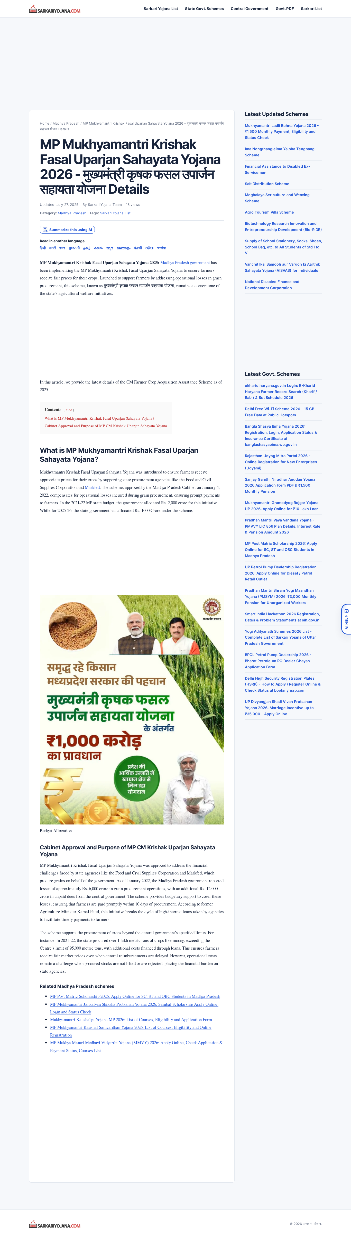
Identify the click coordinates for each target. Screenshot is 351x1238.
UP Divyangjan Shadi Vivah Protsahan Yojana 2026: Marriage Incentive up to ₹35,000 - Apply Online (279, 707)
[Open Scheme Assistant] (346, 619)
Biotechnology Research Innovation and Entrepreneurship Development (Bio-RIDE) (283, 226)
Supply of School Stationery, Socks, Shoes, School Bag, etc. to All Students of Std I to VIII (283, 247)
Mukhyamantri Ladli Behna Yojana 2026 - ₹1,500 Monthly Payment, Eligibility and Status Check (282, 131)
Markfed (92, 487)
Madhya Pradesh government (185, 262)
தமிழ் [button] (86, 248)
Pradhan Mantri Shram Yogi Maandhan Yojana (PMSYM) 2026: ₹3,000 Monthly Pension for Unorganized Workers (280, 596)
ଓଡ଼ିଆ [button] (149, 248)
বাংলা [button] (62, 248)
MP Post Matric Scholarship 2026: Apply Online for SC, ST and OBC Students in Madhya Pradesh (135, 996)
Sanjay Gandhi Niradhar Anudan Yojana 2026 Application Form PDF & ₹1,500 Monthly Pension (280, 485)
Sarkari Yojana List (161, 8)
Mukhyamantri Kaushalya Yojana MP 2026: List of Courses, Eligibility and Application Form (131, 1019)
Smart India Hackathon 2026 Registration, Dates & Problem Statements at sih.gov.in (282, 617)
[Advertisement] (175, 59)
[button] (67, 230)
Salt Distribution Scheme (267, 184)
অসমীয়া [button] (161, 248)
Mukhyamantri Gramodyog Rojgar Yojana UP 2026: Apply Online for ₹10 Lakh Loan (282, 505)
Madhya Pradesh (66, 123)
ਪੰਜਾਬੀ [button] (138, 248)
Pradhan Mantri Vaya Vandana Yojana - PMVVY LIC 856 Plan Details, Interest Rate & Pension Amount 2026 (282, 526)
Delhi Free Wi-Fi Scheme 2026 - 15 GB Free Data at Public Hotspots (279, 412)
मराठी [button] (52, 248)
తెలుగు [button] (98, 248)
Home (44, 123)
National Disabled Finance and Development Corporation (272, 284)
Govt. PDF (285, 8)
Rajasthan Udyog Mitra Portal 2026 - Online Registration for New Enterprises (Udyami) (281, 462)
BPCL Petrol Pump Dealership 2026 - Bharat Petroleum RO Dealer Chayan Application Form (278, 660)
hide (69, 409)
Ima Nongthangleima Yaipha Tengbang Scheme (280, 152)
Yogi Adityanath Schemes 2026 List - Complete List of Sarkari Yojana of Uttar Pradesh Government (280, 637)
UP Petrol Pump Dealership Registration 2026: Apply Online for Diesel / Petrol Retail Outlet (281, 573)
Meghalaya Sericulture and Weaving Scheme (277, 198)
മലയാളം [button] (123, 248)
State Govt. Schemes (204, 8)
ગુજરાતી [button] (74, 248)
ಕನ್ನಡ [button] (109, 248)
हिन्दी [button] (43, 248)
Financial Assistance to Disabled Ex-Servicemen (277, 169)
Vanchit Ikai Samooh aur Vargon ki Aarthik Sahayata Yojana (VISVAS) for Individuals (282, 267)
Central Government (250, 8)
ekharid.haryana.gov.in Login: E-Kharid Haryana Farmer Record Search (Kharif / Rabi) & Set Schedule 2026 (281, 391)
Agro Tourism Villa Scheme (269, 212)
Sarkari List (311, 8)
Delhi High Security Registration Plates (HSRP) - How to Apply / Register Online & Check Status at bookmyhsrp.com (283, 684)
